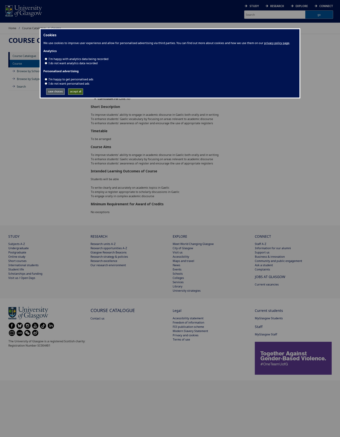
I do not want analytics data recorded (73, 63)
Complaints (262, 269)
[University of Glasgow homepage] (23, 10)
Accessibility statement (188, 318)
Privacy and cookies (186, 335)
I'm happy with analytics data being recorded (78, 59)
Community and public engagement (278, 261)
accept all (75, 91)
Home (12, 28)
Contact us (97, 318)
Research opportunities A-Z (108, 248)
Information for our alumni (273, 248)
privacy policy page (276, 43)
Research (277, 6)
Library (177, 286)
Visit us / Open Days (21, 278)
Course (17, 63)
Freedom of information (188, 322)
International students (23, 265)
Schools (178, 274)
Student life (16, 269)
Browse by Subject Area (32, 79)
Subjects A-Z (16, 244)
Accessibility (181, 257)
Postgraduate (17, 252)
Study (254, 6)
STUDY (13, 236)
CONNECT (263, 236)
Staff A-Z (260, 244)
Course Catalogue (34, 28)
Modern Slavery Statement (190, 331)
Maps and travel (183, 261)
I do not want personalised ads (69, 83)
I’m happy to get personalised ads (71, 79)
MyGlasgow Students (269, 318)
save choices (55, 91)
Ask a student (264, 265)
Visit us (178, 252)
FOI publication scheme (188, 327)
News (176, 265)
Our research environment (108, 265)
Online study (16, 257)
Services (178, 282)
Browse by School (28, 71)
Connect (326, 6)
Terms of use (181, 339)
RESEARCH (98, 236)
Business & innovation (270, 257)
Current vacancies (267, 284)
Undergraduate (18, 248)
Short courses (17, 261)
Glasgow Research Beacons (108, 252)
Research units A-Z (103, 244)
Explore (302, 6)
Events (177, 269)
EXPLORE (180, 236)
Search (21, 86)
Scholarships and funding (25, 274)
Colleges (178, 278)
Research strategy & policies (109, 257)
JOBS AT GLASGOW (270, 276)
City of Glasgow (183, 248)
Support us (262, 252)
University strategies (187, 291)
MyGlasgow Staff (266, 334)
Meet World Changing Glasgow (193, 244)
